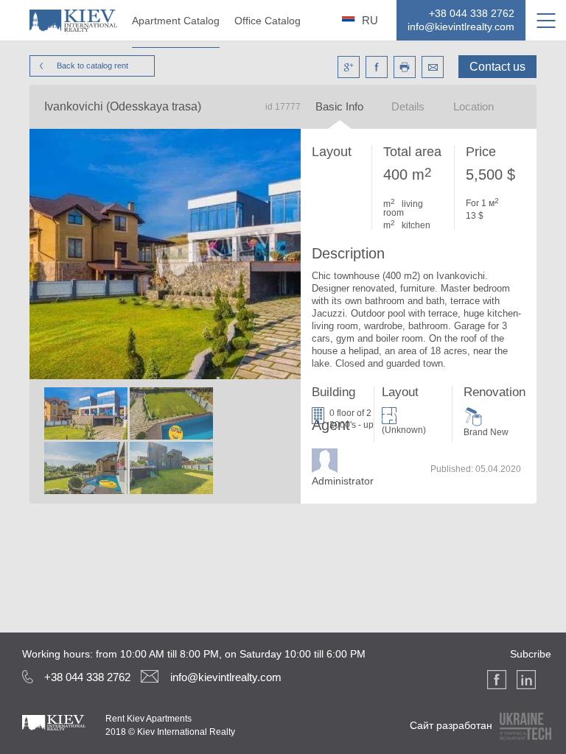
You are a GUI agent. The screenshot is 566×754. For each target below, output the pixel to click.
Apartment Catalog (176, 21)
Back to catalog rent (92, 65)
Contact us (497, 66)
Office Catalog (267, 21)
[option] (85, 441)
